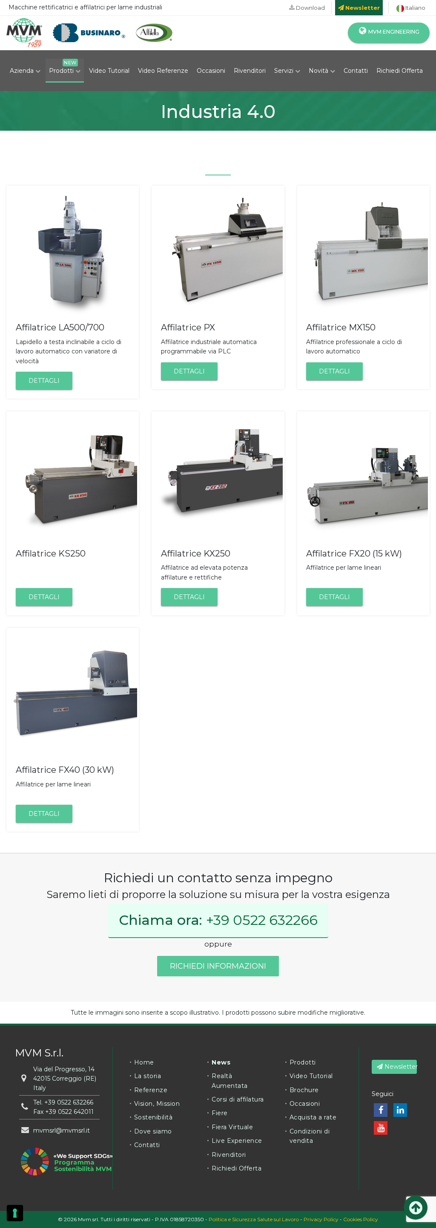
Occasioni (211, 71)
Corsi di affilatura (238, 1099)
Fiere (220, 1113)
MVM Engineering (393, 32)
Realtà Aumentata (230, 1080)
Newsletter (400, 1066)
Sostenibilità (153, 1117)
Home (144, 1062)
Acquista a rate (313, 1117)
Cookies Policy (360, 1219)
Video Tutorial (109, 71)
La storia (147, 1076)
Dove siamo (153, 1131)
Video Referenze (163, 71)
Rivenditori (250, 71)
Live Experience (237, 1141)
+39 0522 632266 (262, 920)
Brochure (304, 1090)
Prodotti (62, 71)
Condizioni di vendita (310, 1136)
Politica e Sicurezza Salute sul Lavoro (254, 1219)
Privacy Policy (321, 1219)
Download (310, 7)
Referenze (151, 1090)
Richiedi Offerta (399, 71)
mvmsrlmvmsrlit (61, 1130)
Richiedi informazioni (218, 966)
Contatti (356, 71)
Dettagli (44, 380)
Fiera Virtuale (232, 1127)
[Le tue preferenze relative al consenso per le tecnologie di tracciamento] (15, 1213)
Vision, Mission (157, 1103)
